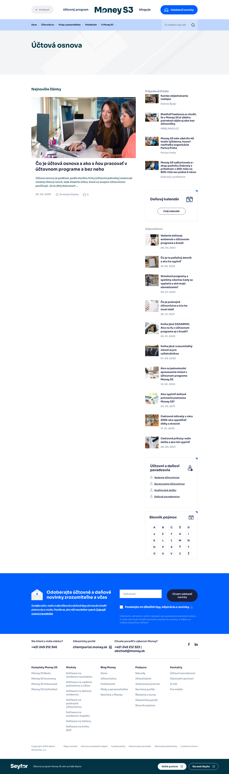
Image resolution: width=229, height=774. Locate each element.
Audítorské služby (165, 490)
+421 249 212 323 (127, 647)
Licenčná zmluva (189, 746)
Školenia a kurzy (145, 694)
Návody (140, 673)
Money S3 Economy (43, 678)
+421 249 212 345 (44, 647)
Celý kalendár (171, 211)
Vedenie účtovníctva (166, 477)
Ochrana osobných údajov (94, 746)
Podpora (141, 667)
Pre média (176, 689)
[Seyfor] (19, 766)
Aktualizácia (143, 678)
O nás (173, 684)
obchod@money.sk (129, 651)
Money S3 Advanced (44, 684)
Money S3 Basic (41, 673)
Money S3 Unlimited (44, 689)
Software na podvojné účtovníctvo (74, 703)
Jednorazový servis (147, 684)
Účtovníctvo (47, 24)
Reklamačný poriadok (140, 746)
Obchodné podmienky (165, 746)
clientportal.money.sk (90, 647)
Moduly (71, 667)
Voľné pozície (169, 766)
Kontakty (176, 667)
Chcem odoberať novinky (182, 595)
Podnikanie (91, 24)
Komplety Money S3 (44, 667)
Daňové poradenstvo (167, 496)
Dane (34, 24)
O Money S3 (107, 24)
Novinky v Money (111, 694)
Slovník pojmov (145, 705)
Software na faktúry (78, 721)
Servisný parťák (145, 689)
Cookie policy (118, 746)
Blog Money (108, 667)
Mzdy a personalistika (69, 24)
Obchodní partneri (182, 678)
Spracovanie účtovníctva (169, 483)
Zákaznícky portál (146, 700)
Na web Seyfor (201, 766)
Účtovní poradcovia (182, 673)
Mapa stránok (70, 746)
